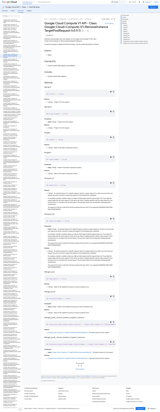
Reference (21, 10)
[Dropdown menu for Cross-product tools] (52, 2)
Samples (29, 10)
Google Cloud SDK (12, 7)
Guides (13, 10)
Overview (5, 10)
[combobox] (119, 1)
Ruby (24, 7)
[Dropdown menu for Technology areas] (34, 2)
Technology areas (27, 2)
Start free (153, 7)
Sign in (156, 2)
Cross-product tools (44, 2)
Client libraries (34, 7)
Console (133, 2)
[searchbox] (11, 16)
